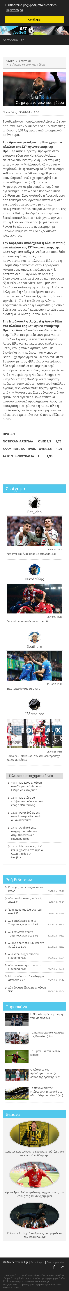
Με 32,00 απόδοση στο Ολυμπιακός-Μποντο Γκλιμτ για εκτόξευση (26, 786)
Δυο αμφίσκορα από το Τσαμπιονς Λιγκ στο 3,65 (36, 922)
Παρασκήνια (17, 1006)
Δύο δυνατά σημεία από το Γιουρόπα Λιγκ (36, 967)
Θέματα (13, 1114)
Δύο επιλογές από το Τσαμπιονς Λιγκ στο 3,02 (36, 933)
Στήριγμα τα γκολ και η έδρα (27, 64)
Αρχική (10, 61)
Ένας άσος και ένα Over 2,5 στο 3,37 (36, 911)
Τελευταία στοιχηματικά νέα (31, 775)
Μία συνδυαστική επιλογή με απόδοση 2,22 (36, 978)
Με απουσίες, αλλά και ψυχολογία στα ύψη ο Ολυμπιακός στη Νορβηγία (27, 851)
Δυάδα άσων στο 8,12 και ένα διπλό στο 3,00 (36, 944)
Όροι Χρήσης (37, 1262)
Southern (34, 646)
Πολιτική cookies (55, 1262)
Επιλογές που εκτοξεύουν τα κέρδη (36, 889)
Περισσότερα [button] (14, 10)
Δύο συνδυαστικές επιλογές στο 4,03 (36, 900)
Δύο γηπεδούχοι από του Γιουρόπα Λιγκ (36, 955)
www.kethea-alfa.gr (39, 1281)
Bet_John (34, 511)
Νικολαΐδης (10, 112)
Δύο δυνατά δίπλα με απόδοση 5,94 (36, 989)
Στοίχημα (25, 61)
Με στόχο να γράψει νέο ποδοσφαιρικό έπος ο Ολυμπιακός (27, 801)
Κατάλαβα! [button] (34, 19)
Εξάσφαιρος (34, 713)
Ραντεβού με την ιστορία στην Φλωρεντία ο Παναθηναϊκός (26, 816)
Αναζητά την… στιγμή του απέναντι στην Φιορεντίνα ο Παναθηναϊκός (24, 833)
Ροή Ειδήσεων (19, 879)
